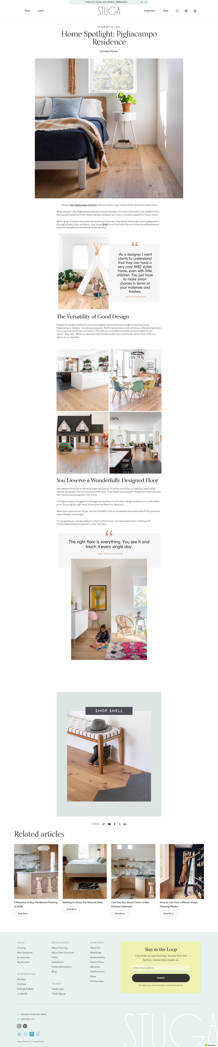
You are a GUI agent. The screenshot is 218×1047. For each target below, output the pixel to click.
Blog (165, 10)
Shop (27, 10)
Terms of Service (23, 1042)
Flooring (21, 948)
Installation (58, 962)
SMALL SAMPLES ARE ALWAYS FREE (106, 2)
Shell (105, 224)
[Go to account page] (186, 11)
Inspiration (149, 10)
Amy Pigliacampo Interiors (83, 205)
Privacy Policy (38, 1042)
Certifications (97, 971)
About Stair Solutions (63, 952)
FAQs (54, 957)
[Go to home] (109, 11)
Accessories (23, 957)
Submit (161, 978)
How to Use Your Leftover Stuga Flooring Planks (179, 904)
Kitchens (21, 984)
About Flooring (59, 948)
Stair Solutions (24, 952)
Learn (41, 10)
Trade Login (58, 989)
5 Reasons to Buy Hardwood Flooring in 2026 (36, 904)
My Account (23, 962)
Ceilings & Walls (25, 989)
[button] (26, 943)
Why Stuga (95, 952)
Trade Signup (58, 993)
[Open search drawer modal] (177, 11)
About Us (95, 948)
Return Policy (97, 962)
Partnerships (97, 981)
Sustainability (97, 957)
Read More (23, 913)
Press (93, 976)
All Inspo (21, 979)
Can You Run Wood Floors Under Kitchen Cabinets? (130, 904)
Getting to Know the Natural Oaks (83, 902)
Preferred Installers (62, 967)
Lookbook (22, 993)
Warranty (95, 967)
